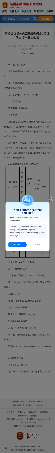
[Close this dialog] (51, 199)
